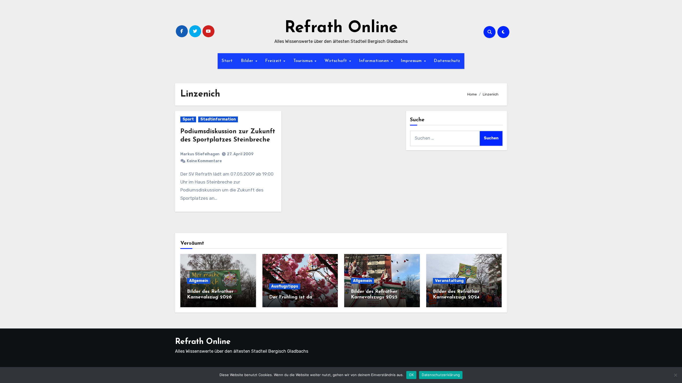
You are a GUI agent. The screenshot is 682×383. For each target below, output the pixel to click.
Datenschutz (447, 61)
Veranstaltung (449, 280)
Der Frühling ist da (290, 297)
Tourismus (303, 61)
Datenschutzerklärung (441, 375)
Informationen (374, 61)
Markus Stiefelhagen (200, 154)
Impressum (412, 61)
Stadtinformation (218, 119)
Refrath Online (341, 28)
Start (227, 61)
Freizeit (274, 61)
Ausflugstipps (284, 286)
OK (411, 375)
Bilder (248, 61)
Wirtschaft (336, 61)
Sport (188, 119)
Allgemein (198, 280)
